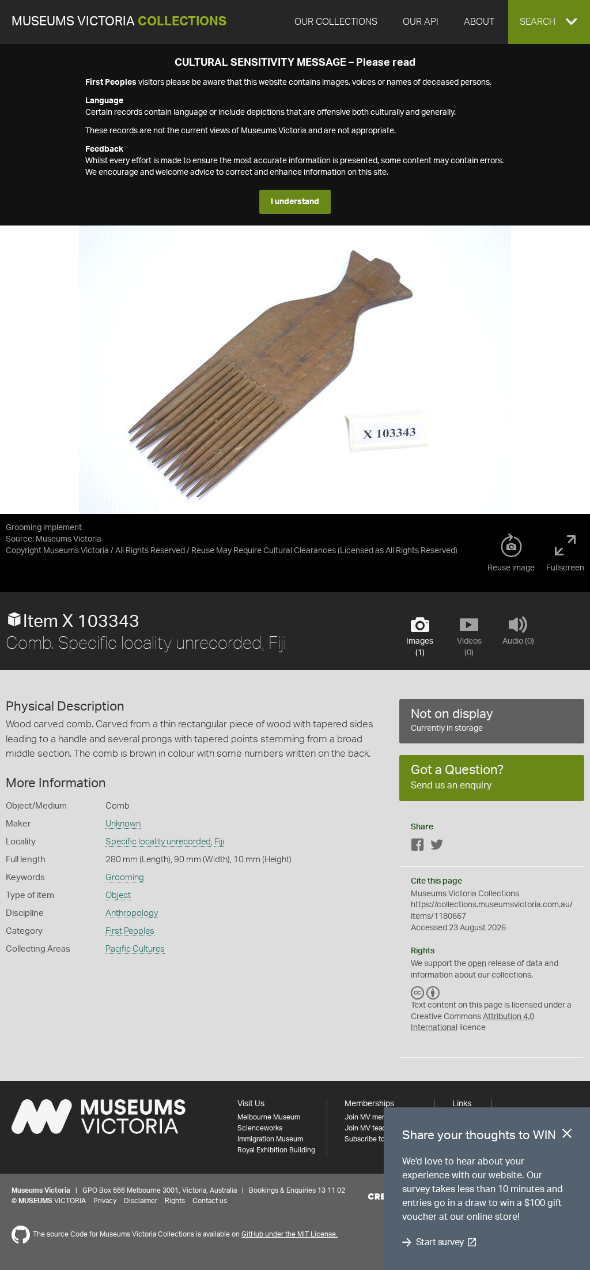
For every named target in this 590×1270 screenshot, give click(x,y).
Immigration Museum (270, 1139)
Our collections (335, 22)
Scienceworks (259, 1128)
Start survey (440, 1242)
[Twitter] (437, 847)
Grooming (124, 877)
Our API (420, 22)
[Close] (567, 1135)
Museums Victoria (119, 22)
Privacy (104, 1200)
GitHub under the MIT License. (289, 1234)
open (477, 964)
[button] (549, 22)
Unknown (123, 824)
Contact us (209, 1200)
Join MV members (373, 1117)
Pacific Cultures (135, 949)
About (479, 22)
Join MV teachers (372, 1128)
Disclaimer (140, 1200)
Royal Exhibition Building (276, 1150)
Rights (175, 1200)
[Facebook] (418, 847)
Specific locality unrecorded (158, 841)
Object (118, 895)
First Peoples (129, 931)
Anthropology (131, 913)
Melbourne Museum (268, 1117)
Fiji (219, 841)
